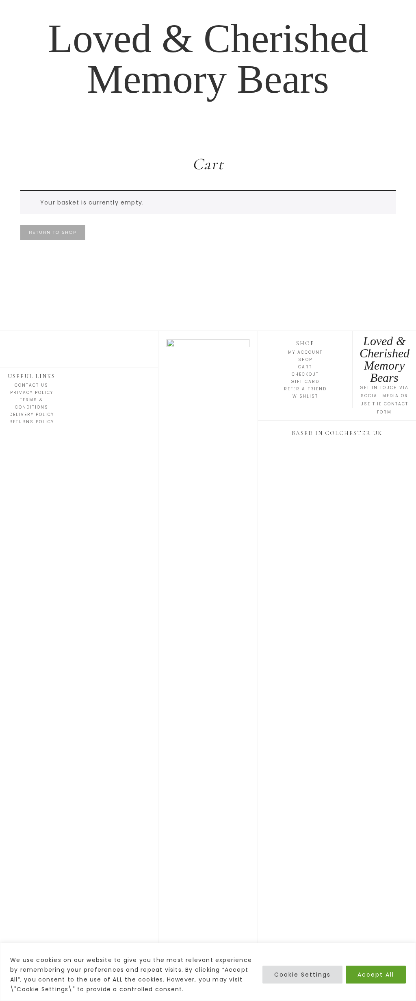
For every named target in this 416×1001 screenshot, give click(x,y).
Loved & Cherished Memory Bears (208, 59)
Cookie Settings (302, 975)
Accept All (376, 975)
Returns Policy (31, 422)
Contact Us (31, 385)
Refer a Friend (305, 389)
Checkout (305, 374)
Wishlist (305, 396)
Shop (305, 360)
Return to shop (53, 232)
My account (305, 352)
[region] (208, 972)
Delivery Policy (31, 414)
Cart (305, 367)
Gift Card (305, 382)
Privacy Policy (31, 393)
